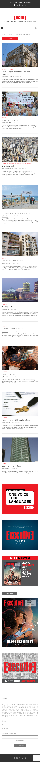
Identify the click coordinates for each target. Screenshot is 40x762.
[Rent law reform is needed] (20, 244)
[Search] (36, 28)
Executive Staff (6, 422)
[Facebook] (14, 5)
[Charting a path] (20, 149)
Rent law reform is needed (12, 261)
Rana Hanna (6, 468)
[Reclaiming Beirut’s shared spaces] (20, 197)
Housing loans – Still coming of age (16, 420)
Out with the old (8, 374)
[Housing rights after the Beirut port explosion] (20, 55)
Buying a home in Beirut (11, 466)
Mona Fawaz (6, 168)
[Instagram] (19, 5)
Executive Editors (7, 122)
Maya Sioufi (6, 309)
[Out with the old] (20, 358)
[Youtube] (25, 5)
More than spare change (11, 120)
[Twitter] (17, 5)
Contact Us (27, 2)
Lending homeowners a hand (13, 328)
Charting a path (8, 166)
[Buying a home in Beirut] (20, 449)
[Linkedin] (22, 5)
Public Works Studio (7, 76)
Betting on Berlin (9, 306)
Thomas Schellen (7, 331)
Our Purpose (18, 2)
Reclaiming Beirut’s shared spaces (16, 213)
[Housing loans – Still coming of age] (20, 404)
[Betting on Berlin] (20, 290)
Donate (12, 2)
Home (3, 34)
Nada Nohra (6, 376)
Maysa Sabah (13, 168)
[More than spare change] (20, 104)
